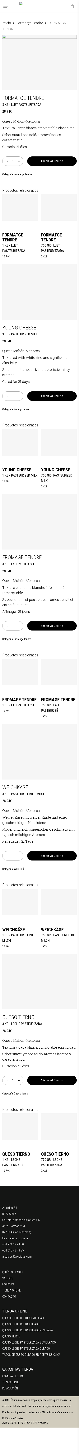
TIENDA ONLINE (11, 1290)
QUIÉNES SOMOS (12, 1272)
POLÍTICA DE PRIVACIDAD (34, 1422)
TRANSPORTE (10, 1382)
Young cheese (22, 409)
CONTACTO (9, 1296)
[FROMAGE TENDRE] (20, 672)
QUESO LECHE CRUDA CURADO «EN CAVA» (27, 1330)
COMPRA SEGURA (13, 1376)
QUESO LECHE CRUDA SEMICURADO (23, 1318)
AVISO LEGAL (9, 1422)
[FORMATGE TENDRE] (20, 207)
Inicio (6, 23)
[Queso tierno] (20, 1126)
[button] (5, 6)
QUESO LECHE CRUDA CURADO (21, 1324)
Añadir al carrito (52, 161)
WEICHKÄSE (20, 869)
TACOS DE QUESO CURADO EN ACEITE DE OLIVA (31, 1354)
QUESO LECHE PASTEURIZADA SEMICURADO (29, 1342)
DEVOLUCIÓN (10, 1388)
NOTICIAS (8, 1284)
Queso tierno (21, 1093)
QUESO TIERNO (11, 1336)
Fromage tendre (22, 639)
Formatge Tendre (29, 23)
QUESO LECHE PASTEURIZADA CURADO (26, 1348)
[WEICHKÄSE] (20, 902)
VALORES (7, 1278)
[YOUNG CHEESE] (20, 442)
